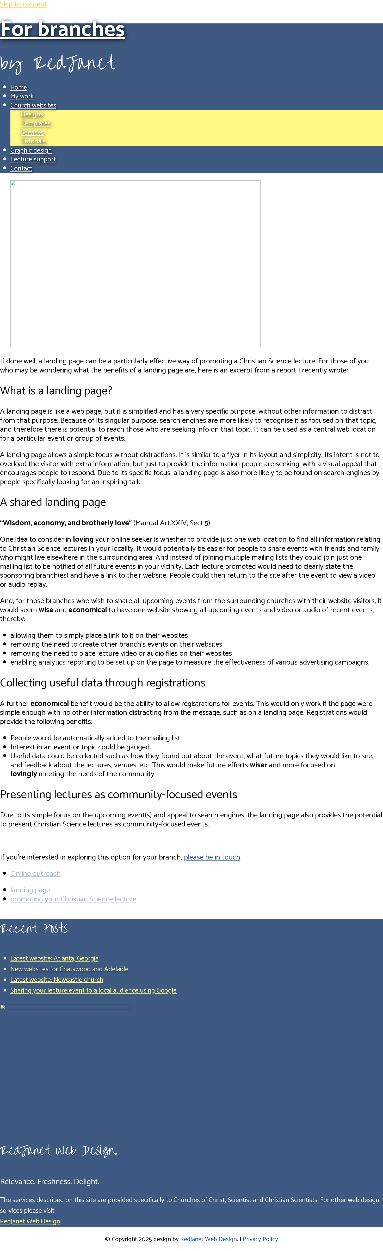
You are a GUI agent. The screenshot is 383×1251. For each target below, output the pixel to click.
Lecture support (33, 159)
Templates (36, 123)
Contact (21, 168)
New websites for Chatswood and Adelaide (69, 969)
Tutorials (33, 141)
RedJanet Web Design (30, 1221)
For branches (62, 30)
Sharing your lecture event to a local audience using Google (93, 990)
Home (18, 87)
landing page (30, 890)
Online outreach (35, 874)
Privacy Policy (260, 1239)
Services (32, 132)
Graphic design (31, 150)
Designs (32, 114)
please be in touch (212, 857)
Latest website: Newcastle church (56, 980)
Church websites (33, 105)
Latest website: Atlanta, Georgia (54, 958)
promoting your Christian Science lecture (73, 899)
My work (22, 96)
